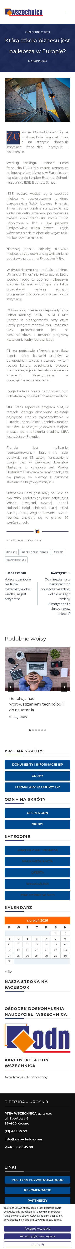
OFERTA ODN (37, 813)
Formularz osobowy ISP (37, 787)
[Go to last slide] (11, 687)
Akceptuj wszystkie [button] (37, 1228)
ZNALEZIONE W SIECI (37, 32)
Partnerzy (38, 1200)
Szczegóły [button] (38, 1244)
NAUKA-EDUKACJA (37, 861)
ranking (11, 552)
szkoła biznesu (16, 559)
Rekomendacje (37, 1190)
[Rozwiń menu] (66, 12)
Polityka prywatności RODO (37, 1180)
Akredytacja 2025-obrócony (26, 1077)
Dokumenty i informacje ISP (37, 764)
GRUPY (37, 776)
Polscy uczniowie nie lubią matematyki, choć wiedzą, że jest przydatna (18, 586)
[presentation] (37, 669)
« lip (8, 971)
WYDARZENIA (37, 884)
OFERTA (37, 872)
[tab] (30, 730)
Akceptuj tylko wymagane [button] (37, 1236)
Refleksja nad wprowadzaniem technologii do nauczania (36, 704)
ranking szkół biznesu (35, 552)
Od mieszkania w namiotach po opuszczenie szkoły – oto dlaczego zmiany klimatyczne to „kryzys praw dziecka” (55, 594)
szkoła (58, 552)
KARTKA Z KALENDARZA (38, 850)
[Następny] (64, 687)
